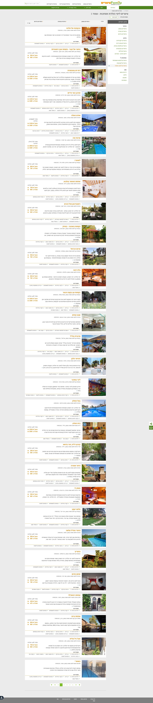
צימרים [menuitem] (113, 8)
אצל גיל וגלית (75, 639)
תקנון (75, 699)
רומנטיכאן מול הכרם (72, 204)
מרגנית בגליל (75, 336)
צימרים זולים (123, 51)
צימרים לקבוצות (122, 63)
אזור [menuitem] (101, 8)
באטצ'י (77, 661)
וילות (125, 75)
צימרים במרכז (122, 31)
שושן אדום (76, 574)
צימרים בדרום (76, 4)
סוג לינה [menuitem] (88, 8)
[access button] (2, 698)
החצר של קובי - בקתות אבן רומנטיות (66, 49)
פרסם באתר (83, 699)
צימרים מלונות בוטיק (120, 46)
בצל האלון (76, 401)
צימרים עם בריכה (64, 4)
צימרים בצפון (87, 4)
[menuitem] (87, 2)
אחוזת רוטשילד (74, 595)
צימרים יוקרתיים (52, 4)
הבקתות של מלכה (73, 28)
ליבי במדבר (76, 380)
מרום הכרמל (75, 249)
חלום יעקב (76, 509)
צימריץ (77, 551)
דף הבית (93, 699)
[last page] (51, 684)
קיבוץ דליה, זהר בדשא (71, 444)
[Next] (55, 684)
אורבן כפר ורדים (74, 93)
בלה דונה (76, 270)
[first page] (79, 684)
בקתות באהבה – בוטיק (71, 226)
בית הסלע (76, 423)
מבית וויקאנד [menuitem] (55, 8)
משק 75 (77, 488)
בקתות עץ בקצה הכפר (71, 292)
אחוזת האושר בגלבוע (72, 181)
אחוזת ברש (76, 616)
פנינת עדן (76, 138)
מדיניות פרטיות (66, 699)
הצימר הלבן (75, 358)
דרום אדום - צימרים (121, 54)
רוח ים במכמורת (74, 70)
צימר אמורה (75, 465)
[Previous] (76, 684)
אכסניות (124, 80)
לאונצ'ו (77, 160)
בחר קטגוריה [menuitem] (72, 8)
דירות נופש (123, 72)
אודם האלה (75, 115)
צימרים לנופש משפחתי (120, 60)
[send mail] (151, 428)
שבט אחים (76, 315)
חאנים (125, 78)
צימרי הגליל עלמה (73, 530)
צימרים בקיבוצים (121, 48)
